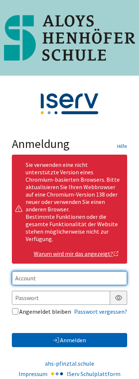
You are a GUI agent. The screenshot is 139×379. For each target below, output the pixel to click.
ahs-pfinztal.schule (69, 363)
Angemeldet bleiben (45, 311)
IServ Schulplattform (93, 374)
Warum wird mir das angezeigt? (73, 253)
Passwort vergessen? (100, 311)
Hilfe (122, 146)
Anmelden (73, 340)
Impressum (33, 374)
